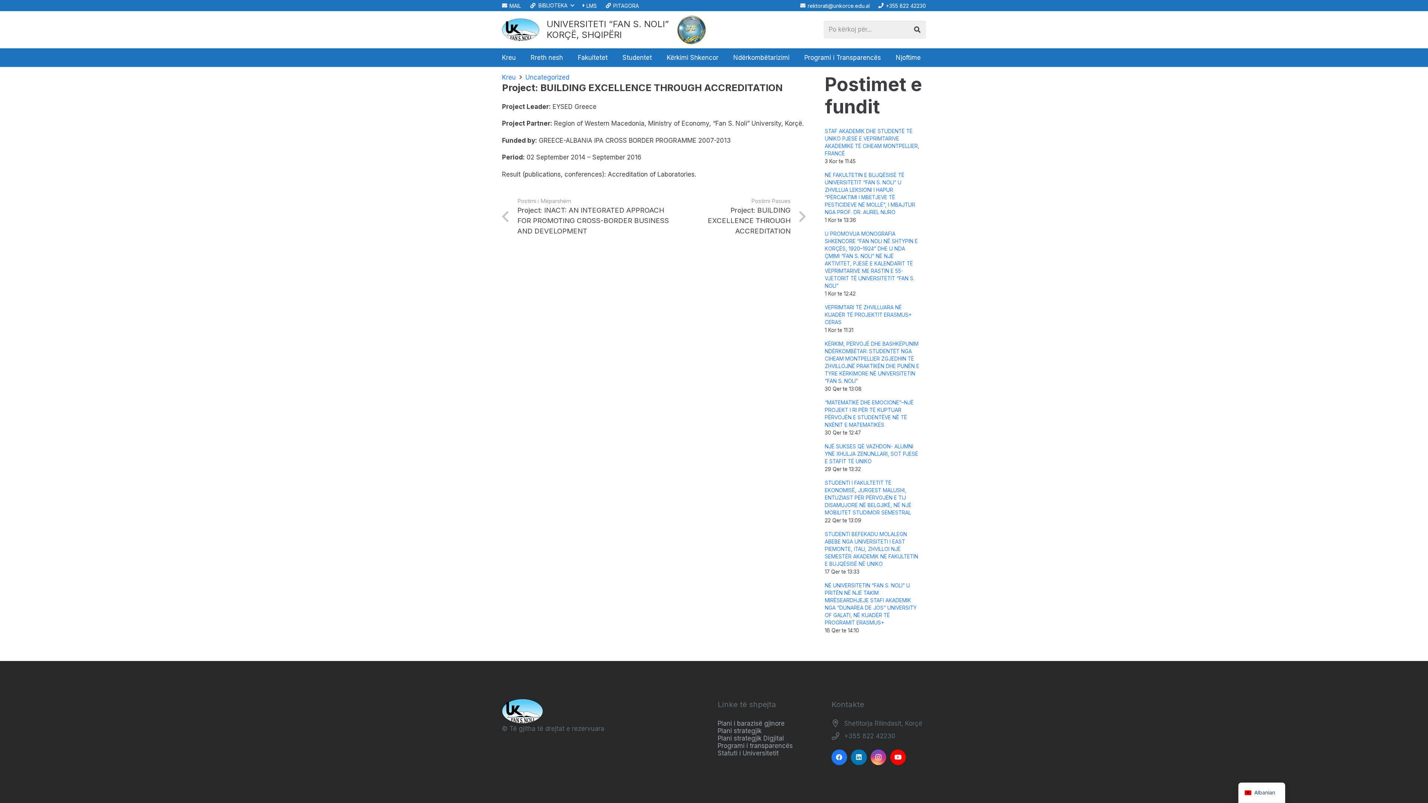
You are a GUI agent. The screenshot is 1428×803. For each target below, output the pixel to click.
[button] (551, 5)
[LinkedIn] (859, 757)
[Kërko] (917, 30)
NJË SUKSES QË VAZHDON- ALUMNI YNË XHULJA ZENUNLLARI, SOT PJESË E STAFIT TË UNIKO (871, 454)
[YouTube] (898, 757)
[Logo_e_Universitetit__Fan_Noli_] (520, 30)
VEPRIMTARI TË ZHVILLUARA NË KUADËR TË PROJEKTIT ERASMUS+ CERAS (868, 314)
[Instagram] (879, 757)
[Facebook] (840, 757)
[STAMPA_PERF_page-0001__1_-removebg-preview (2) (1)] (692, 30)
